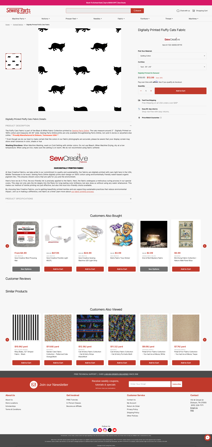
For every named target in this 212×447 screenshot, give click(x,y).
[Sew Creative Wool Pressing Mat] (26, 246)
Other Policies (132, 416)
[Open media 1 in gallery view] (127, 33)
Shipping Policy (133, 412)
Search (138, 11)
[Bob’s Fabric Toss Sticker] (122, 246)
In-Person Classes (73, 403)
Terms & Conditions (13, 409)
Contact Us (131, 400)
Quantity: (141, 86)
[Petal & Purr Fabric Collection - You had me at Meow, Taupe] (186, 339)
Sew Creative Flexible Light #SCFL (57, 259)
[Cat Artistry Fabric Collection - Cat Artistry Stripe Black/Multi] (90, 339)
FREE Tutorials (72, 400)
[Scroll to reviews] (172, 34)
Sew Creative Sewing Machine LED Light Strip (88, 259)
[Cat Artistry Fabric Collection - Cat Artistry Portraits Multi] (122, 339)
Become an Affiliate (74, 406)
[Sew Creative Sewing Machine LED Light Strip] (90, 246)
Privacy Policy (132, 409)
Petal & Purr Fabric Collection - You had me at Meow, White (153, 353)
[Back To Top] (208, 443)
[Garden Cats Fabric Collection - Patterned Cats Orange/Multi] (58, 339)
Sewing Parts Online (80, 130)
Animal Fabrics (18, 24)
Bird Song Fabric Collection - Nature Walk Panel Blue (185, 259)
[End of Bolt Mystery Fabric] (154, 246)
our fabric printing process (82, 191)
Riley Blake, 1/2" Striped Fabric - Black (24, 353)
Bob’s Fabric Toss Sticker (120, 258)
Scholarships (11, 406)
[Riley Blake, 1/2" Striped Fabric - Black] (26, 339)
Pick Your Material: (145, 51)
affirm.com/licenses (124, 441)
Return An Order (133, 406)
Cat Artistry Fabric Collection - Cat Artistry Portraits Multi (121, 353)
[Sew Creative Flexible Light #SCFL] (58, 246)
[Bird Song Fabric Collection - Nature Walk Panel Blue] (186, 246)
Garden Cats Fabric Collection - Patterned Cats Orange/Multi (57, 354)
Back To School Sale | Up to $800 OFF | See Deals (106, 3)
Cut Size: (141, 62)
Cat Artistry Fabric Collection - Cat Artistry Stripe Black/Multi (90, 354)
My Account (131, 403)
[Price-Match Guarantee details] (161, 118)
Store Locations (12, 403)
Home (8, 24)
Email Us (194, 408)
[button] (199, 10)
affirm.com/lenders (118, 439)
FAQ (192, 410)
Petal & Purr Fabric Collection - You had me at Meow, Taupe (185, 353)
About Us (9, 400)
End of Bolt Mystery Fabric (152, 258)
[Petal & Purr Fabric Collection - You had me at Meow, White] (154, 339)
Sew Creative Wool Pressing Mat (26, 259)
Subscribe (176, 384)
